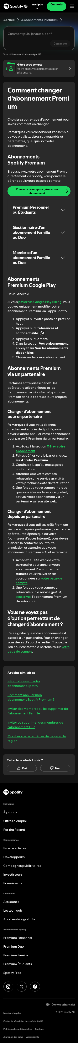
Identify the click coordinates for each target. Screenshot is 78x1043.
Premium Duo (13, 946)
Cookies (39, 1029)
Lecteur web (12, 910)
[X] (22, 987)
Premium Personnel (17, 937)
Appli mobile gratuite (19, 919)
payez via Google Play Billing (40, 301)
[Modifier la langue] (25, 6)
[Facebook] (35, 987)
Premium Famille (15, 955)
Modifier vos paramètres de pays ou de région (36, 738)
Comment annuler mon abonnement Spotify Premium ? (30, 697)
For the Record (14, 829)
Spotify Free (12, 972)
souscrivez (23, 596)
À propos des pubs (13, 1037)
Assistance (11, 901)
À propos (10, 812)
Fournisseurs (12, 883)
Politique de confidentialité (17, 1029)
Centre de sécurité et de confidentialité (23, 1021)
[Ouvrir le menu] (72, 6)
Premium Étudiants (17, 964)
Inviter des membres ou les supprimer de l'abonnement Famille (37, 710)
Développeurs (14, 857)
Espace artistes (14, 848)
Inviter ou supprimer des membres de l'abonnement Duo (35, 724)
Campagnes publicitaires (22, 865)
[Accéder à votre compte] (68, 68)
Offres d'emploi (15, 821)
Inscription (37, 6)
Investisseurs (12, 874)
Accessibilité (32, 1037)
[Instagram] (8, 987)
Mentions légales (12, 1013)
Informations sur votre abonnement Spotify (23, 683)
